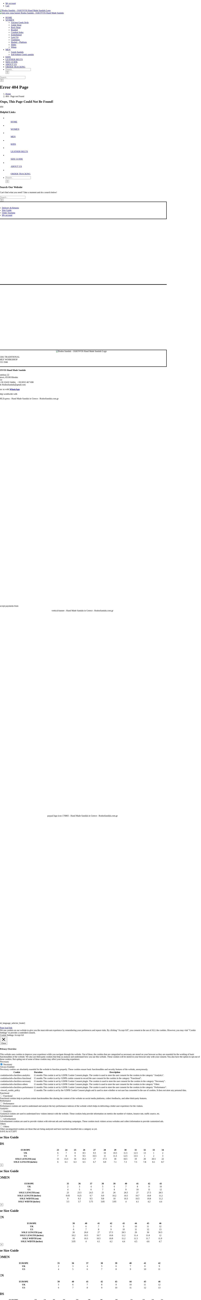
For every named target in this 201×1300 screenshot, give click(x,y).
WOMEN (15, 129)
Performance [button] (5, 1101)
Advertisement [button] (6, 1116)
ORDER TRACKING (20, 174)
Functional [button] (4, 1093)
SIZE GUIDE (17, 159)
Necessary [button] (4, 1062)
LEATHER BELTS (19, 151)
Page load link (6, 1028)
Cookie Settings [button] (7, 1035)
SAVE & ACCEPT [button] (8, 1131)
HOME (14, 122)
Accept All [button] (19, 1035)
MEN (13, 136)
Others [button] (3, 1124)
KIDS (13, 144)
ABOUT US (16, 166)
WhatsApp (15, 389)
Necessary (7, 1064)
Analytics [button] (4, 1108)
